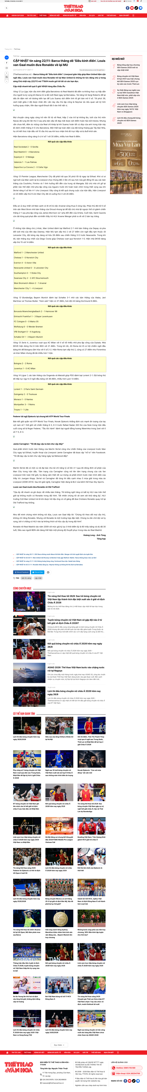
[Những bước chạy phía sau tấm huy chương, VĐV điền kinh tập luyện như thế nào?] (92, 918)
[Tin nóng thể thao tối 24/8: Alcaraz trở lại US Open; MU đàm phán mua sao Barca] (27, 918)
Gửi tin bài (128, 1)
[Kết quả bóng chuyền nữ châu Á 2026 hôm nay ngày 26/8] (29, 649)
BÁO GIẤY (93, 1)
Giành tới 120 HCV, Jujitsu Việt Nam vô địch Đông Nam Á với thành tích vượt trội (91, 901)
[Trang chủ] (7, 15)
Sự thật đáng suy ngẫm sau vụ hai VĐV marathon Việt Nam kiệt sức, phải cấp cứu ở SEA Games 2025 (128, 94)
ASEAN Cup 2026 (18, 15)
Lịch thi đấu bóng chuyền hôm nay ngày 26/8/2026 (26, 738)
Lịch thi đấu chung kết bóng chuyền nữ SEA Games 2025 (128, 120)
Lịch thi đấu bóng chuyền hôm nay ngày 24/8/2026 (58, 1031)
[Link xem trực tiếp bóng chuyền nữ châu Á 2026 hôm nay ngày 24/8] (92, 952)
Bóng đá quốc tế (69, 15)
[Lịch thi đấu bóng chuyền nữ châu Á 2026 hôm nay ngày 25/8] (59, 856)
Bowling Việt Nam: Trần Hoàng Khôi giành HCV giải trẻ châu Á (91, 838)
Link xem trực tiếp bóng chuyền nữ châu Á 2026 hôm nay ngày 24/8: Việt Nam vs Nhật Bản (26, 839)
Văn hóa (82, 15)
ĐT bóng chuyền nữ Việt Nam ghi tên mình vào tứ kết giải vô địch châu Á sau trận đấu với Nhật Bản (26, 806)
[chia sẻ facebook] (7, 63)
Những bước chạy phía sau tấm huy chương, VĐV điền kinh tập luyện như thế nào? (91, 932)
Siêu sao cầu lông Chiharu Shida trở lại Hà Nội (59, 738)
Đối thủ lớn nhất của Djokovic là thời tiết (90, 869)
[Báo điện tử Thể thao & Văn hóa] (73, 8)
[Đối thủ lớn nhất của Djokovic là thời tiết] (92, 856)
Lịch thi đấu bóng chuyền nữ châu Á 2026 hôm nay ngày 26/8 (74, 693)
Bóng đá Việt (55, 15)
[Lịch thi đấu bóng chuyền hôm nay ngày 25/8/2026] (27, 887)
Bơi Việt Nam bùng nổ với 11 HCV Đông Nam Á (58, 997)
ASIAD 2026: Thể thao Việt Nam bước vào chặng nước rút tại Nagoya (76, 669)
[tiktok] (136, 8)
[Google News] (92, 71)
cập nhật (38, 578)
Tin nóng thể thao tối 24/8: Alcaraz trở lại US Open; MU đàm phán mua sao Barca (26, 932)
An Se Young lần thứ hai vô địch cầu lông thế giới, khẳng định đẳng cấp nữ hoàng (26, 999)
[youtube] (132, 8)
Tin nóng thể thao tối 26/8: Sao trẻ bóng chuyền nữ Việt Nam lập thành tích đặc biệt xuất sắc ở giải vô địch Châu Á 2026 (76, 599)
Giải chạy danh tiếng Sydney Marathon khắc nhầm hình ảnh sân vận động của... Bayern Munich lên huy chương (58, 933)
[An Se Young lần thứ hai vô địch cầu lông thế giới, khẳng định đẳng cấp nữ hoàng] (27, 985)
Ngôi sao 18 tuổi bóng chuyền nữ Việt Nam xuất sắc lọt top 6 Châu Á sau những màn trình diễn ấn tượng (59, 772)
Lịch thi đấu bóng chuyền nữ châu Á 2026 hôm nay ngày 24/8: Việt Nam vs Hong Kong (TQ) (26, 1032)
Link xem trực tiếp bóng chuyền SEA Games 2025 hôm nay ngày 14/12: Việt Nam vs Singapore (127, 108)
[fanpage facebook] (127, 8)
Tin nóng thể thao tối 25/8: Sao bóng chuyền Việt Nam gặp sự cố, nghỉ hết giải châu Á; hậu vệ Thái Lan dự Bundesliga (91, 807)
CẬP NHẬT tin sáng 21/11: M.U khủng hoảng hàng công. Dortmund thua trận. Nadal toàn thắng (48, 561)
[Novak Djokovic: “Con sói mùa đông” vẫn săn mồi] (92, 759)
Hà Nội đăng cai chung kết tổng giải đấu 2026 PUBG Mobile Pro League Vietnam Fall (59, 839)
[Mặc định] (6, 77)
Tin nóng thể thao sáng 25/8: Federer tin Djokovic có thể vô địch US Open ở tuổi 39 (26, 870)
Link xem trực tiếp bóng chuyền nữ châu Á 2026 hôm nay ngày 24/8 (91, 964)
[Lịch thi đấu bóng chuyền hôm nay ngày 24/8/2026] (59, 1018)
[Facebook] (134, 1)
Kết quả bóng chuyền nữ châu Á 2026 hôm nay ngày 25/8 (57, 805)
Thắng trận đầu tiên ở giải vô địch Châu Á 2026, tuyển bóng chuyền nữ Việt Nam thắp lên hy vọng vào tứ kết (26, 967)
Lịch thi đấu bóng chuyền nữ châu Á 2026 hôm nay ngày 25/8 (58, 869)
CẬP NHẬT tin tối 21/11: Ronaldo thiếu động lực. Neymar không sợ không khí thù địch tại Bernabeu (49, 565)
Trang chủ (8, 49)
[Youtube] (138, 1)
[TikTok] (141, 1)
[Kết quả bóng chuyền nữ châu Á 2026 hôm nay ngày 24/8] (59, 952)
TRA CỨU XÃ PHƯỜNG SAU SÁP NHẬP (111, 1)
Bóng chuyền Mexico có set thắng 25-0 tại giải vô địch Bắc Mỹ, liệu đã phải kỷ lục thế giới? (59, 901)
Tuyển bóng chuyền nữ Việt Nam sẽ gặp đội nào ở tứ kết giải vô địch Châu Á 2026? (75, 621)
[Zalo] (140, 8)
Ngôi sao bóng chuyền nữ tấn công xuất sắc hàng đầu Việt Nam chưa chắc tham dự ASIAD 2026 (91, 1032)
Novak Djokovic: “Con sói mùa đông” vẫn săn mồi (89, 771)
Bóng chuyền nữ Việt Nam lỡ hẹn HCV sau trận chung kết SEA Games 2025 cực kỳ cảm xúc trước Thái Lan (128, 80)
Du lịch (92, 15)
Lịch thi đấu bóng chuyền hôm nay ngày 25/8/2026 (26, 900)
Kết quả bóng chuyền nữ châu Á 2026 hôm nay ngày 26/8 (75, 645)
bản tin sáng (26, 578)
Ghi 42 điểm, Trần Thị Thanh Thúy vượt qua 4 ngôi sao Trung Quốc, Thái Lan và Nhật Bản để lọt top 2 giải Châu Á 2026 (91, 741)
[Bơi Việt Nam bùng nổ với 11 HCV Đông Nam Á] (59, 985)
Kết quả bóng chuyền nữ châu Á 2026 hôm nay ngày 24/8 (57, 964)
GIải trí (100, 15)
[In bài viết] (7, 68)
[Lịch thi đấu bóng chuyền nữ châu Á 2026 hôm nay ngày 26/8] (29, 697)
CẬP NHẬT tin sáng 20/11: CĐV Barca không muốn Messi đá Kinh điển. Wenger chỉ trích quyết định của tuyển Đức (54, 554)
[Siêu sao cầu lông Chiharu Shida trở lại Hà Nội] (59, 725)
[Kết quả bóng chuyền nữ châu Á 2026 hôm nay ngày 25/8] (59, 792)
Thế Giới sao (111, 15)
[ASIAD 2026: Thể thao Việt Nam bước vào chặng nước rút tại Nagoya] (29, 673)
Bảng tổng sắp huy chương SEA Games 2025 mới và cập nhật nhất (128, 67)
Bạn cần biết (124, 15)
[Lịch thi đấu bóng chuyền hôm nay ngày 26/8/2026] (27, 725)
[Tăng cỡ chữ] (6, 73)
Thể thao (42, 15)
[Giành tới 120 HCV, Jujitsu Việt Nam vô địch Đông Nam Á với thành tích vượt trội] (92, 887)
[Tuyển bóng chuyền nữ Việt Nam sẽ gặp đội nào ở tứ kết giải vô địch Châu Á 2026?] (29, 625)
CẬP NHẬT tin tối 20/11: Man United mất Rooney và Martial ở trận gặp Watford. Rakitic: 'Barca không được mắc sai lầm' (56, 558)
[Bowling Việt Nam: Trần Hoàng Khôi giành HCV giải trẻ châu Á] (92, 826)
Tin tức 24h (31, 15)
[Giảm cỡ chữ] (6, 81)
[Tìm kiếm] (6, 8)
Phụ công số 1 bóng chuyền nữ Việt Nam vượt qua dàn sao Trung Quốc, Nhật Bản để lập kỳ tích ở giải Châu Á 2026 (27, 774)
